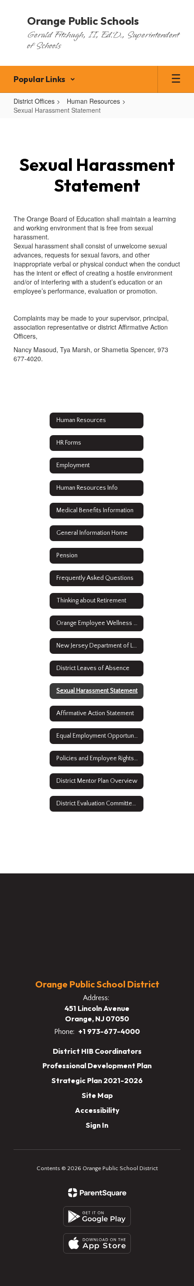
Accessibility (97, 1110)
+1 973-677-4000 (109, 1031)
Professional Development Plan (97, 1065)
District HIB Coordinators (97, 1051)
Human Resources (93, 101)
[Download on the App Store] (97, 1243)
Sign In (97, 1125)
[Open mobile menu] (176, 79)
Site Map (97, 1095)
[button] (44, 79)
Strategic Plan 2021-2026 (97, 1080)
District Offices (34, 101)
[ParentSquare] (97, 1192)
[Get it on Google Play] (97, 1216)
